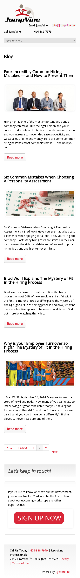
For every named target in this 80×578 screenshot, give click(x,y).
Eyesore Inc (63, 572)
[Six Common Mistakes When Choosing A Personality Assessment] (40, 203)
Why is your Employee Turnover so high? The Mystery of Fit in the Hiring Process (38, 347)
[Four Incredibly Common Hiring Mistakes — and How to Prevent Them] (40, 98)
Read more (15, 157)
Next (55, 452)
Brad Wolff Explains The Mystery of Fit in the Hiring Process (38, 280)
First (9, 447)
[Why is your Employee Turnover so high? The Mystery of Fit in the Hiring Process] (40, 373)
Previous (22, 447)
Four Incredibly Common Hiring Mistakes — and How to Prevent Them (39, 73)
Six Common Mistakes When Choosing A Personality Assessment (39, 178)
